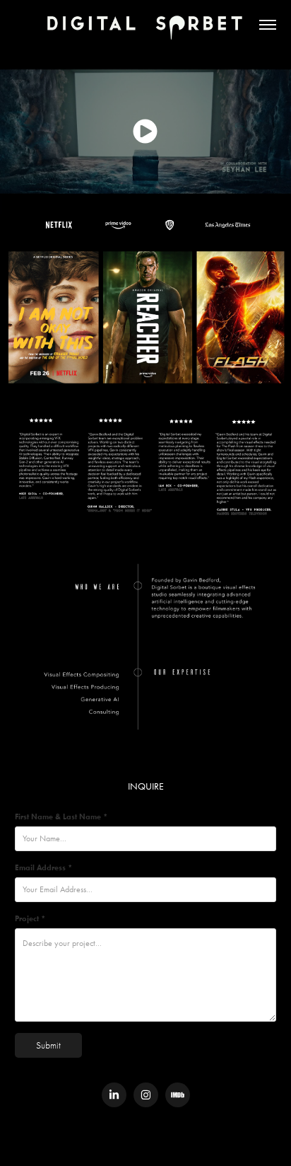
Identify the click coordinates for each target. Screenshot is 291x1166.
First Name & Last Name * (61, 816)
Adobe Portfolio (169, 1141)
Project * (30, 918)
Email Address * (43, 867)
